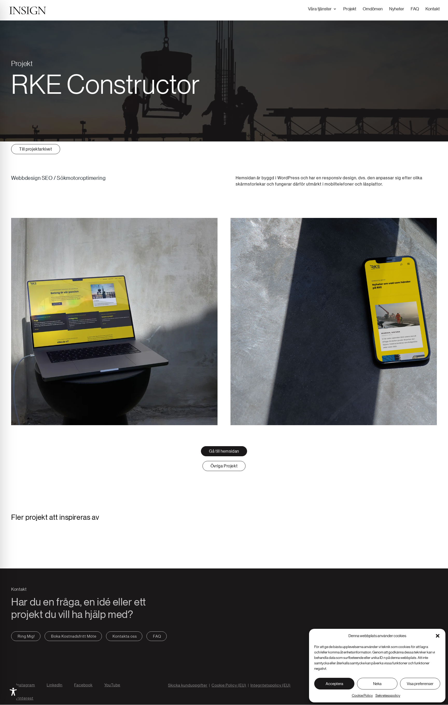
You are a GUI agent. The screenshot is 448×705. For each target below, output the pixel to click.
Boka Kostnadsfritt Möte (73, 636)
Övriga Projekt (224, 466)
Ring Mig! (26, 636)
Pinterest (24, 698)
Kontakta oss (125, 636)
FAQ (415, 8)
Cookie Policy (362, 695)
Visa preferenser (420, 683)
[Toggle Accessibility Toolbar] (13, 692)
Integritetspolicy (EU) (270, 685)
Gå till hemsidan (224, 451)
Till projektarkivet (35, 149)
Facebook (83, 685)
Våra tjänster (320, 8)
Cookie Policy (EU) (229, 685)
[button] (437, 635)
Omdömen (373, 8)
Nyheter (396, 8)
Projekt (349, 8)
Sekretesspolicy (387, 695)
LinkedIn (54, 685)
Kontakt (432, 8)
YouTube (112, 685)
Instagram (25, 685)
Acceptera (334, 683)
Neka (377, 683)
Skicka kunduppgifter (187, 685)
